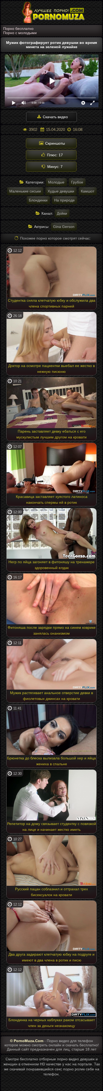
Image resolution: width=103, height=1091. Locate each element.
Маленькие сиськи (25, 191)
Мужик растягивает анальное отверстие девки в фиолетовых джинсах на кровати (51, 696)
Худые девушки (61, 191)
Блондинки (38, 200)
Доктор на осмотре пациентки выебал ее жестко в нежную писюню (51, 369)
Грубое (77, 182)
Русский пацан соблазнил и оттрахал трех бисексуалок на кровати (51, 892)
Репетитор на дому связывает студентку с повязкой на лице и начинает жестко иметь (51, 827)
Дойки (62, 213)
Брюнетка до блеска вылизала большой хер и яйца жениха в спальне (51, 761)
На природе (64, 200)
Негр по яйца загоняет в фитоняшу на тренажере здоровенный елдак (51, 565)
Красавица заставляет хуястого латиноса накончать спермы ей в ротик (51, 499)
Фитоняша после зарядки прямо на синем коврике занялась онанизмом (52, 630)
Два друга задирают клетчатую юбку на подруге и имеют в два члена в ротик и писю (51, 957)
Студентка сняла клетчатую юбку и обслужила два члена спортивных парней (51, 303)
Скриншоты (54, 143)
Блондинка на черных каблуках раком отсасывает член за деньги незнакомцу (51, 1023)
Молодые (56, 182)
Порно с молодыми (20, 33)
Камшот (87, 191)
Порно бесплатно (18, 28)
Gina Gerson (63, 226)
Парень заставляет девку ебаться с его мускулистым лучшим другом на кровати (51, 434)
